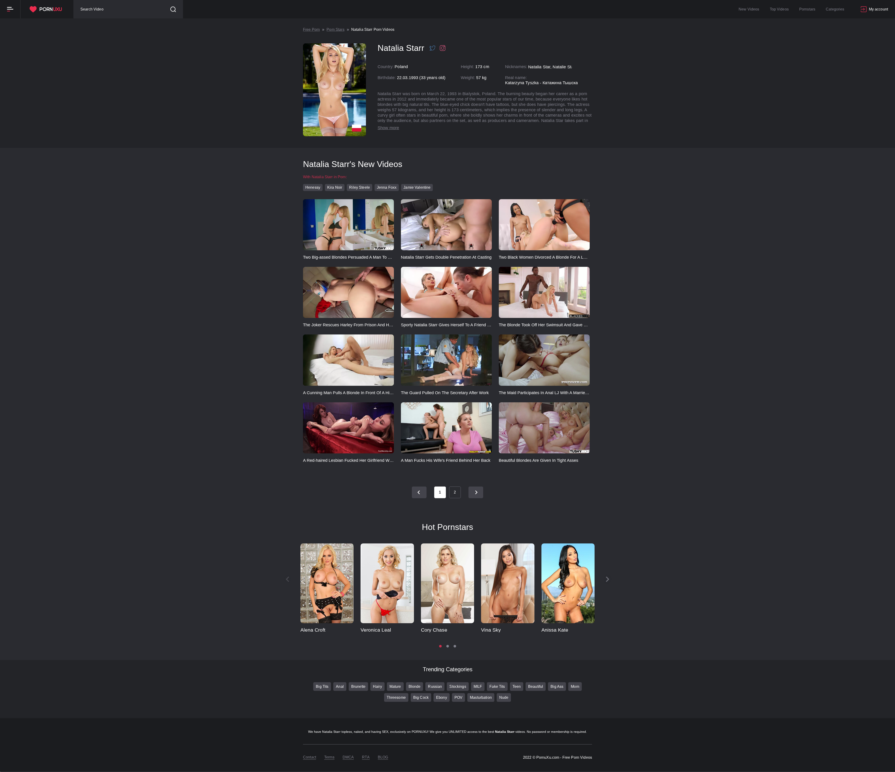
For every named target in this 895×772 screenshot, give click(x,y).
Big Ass (557, 687)
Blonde (415, 687)
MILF (478, 687)
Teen (517, 687)
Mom (575, 687)
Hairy (377, 687)
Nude (504, 697)
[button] (607, 579)
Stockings (457, 687)
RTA (365, 757)
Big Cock (421, 697)
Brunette (358, 687)
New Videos (749, 9)
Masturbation (481, 697)
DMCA (348, 757)
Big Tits (322, 687)
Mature (395, 687)
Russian (435, 687)
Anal (340, 687)
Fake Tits (497, 687)
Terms (329, 757)
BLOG (383, 757)
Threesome (396, 697)
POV (458, 697)
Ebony (441, 697)
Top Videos (779, 9)
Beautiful (535, 687)
